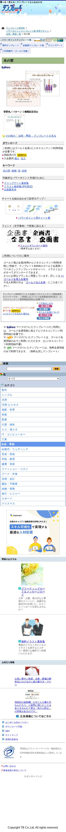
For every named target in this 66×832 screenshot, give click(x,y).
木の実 (6, 170)
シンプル (7, 394)
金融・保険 (8, 488)
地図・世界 (8, 409)
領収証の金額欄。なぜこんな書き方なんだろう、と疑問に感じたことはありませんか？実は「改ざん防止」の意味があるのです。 (33, 707)
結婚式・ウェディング (15, 449)
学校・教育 (8, 459)
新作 (4, 389)
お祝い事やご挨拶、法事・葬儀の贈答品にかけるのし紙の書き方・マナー (33, 681)
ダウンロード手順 (13, 726)
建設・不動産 (10, 483)
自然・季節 (8, 444)
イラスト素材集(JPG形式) (18, 186)
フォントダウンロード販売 (34, 245)
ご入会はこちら (45, 303)
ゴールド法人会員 (35, 282)
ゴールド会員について (48, 312)
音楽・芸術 (8, 454)
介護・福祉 (8, 424)
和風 (4, 414)
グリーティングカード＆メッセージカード (33, 591)
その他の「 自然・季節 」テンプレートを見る (30, 135)
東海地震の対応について (14, 770)
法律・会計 (8, 478)
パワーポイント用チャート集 (34, 217)
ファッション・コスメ (15, 468)
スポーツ (7, 498)
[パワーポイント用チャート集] (14, 207)
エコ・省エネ (10, 429)
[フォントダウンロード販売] (33, 242)
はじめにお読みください (17, 722)
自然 (24, 170)
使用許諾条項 (11, 739)
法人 (23, 158)
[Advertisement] (33, 20)
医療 (4, 419)
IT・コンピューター (14, 434)
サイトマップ (11, 735)
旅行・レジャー (11, 493)
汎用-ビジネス (10, 404)
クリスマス (8, 503)
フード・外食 (10, 473)
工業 (4, 439)
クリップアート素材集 (16, 183)
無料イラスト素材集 (33, 641)
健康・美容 (8, 464)
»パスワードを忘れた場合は (16, 313)
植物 (14, 170)
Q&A (7, 731)
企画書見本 (10, 189)
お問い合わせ (9, 766)
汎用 (4, 399)
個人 (16, 158)
